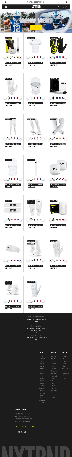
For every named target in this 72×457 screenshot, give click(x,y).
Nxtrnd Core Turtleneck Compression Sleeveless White (9, 185)
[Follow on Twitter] (19, 432)
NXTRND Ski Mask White (32, 103)
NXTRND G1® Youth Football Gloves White (32, 307)
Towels (42, 385)
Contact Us (65, 373)
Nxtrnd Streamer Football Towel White (32, 185)
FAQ (65, 356)
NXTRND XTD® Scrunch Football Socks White (31, 144)
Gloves (42, 366)
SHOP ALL (36, 27)
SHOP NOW (8, 65)
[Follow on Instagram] (22, 432)
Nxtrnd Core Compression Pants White (9, 144)
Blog (53, 366)
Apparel (41, 390)
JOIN (32, 426)
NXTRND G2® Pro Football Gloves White (9, 103)
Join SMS (53, 388)
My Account (53, 381)
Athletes (53, 359)
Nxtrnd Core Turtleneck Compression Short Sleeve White (32, 63)
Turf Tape (42, 393)
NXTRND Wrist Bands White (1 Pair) (55, 185)
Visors (42, 380)
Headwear (42, 388)
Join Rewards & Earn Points (36, 2)
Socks (42, 368)
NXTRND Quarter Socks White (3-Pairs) (9, 307)
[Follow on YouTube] (25, 432)
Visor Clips (42, 403)
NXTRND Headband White (8, 266)
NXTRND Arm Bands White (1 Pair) (10, 225)
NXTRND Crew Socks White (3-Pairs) (32, 266)
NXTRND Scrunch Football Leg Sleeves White (31, 225)
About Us (53, 356)
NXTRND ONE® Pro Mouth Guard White (9, 63)
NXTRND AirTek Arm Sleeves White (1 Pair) (53, 144)
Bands (42, 383)
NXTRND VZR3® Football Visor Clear (54, 103)
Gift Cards (54, 373)
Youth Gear (42, 400)
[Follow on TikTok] (28, 432)
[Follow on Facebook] (16, 432)
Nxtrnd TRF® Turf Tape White (55, 225)
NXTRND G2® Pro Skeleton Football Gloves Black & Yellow (55, 63)
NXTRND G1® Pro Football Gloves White (55, 266)
